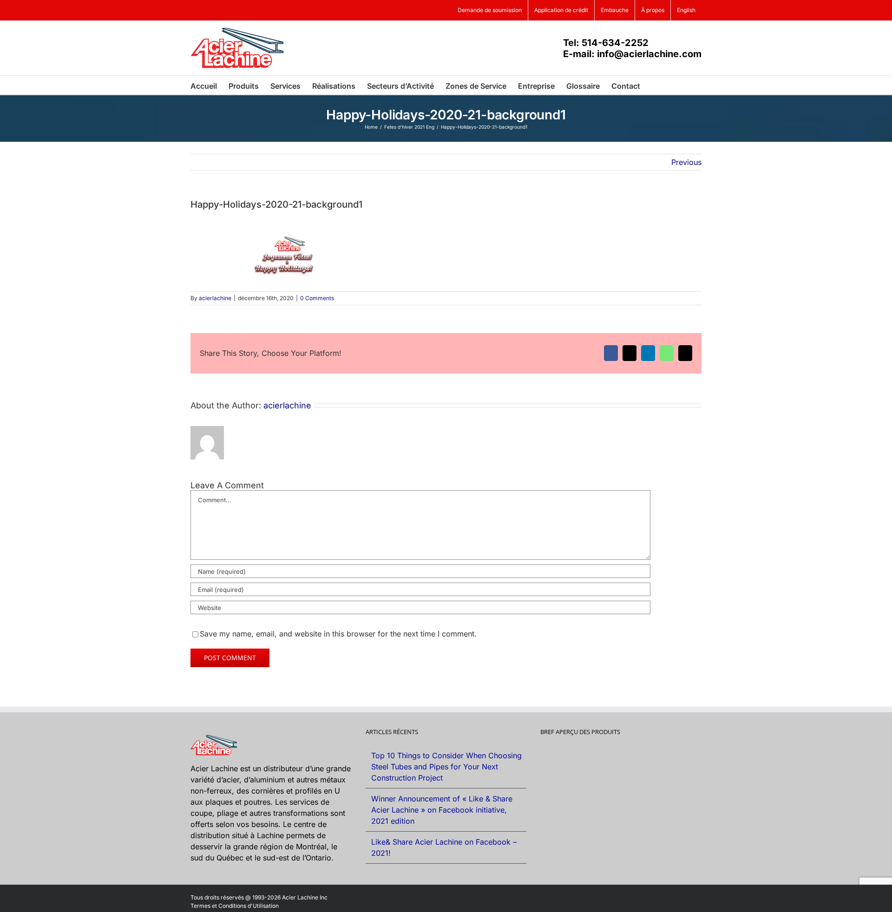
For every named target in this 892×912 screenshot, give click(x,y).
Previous (686, 162)
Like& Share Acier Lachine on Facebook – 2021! (444, 847)
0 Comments (317, 298)
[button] (654, 85)
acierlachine (215, 298)
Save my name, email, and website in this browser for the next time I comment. (338, 633)
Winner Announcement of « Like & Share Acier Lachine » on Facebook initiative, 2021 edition (441, 810)
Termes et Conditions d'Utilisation (234, 905)
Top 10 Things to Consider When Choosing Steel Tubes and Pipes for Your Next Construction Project (446, 766)
